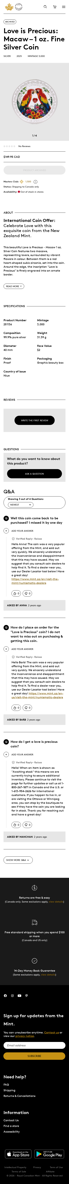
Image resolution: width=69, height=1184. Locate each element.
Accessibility (12, 1131)
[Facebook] (5, 996)
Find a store (11, 1126)
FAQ (6, 1084)
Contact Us (11, 1120)
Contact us (51, 1032)
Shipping (9, 1090)
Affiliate (50, 1171)
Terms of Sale (19, 1171)
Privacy (37, 1167)
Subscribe (34, 1056)
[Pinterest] (26, 996)
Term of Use (56, 1167)
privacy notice (24, 1036)
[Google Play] (49, 1154)
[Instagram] (12, 996)
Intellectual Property (15, 1167)
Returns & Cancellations (19, 1096)
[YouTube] (19, 996)
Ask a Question (34, 473)
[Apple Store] (18, 1154)
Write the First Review (34, 420)
